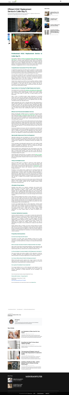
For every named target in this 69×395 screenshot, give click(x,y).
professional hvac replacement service (29, 309)
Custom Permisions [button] (40, 393)
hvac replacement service (12, 309)
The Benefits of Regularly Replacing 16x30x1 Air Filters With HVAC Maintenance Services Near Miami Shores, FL (55, 31)
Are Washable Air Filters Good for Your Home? (30, 332)
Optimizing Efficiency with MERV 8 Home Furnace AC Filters (54, 13)
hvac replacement (19, 309)
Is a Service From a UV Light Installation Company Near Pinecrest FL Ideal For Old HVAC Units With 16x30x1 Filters (17, 385)
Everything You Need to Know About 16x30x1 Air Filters (30, 343)
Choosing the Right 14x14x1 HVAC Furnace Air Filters (55, 25)
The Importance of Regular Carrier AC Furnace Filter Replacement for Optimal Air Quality (31, 353)
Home (9, 1)
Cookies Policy (29, 393)
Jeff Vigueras (10, 16)
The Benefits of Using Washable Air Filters (53, 19)
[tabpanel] (25, 25)
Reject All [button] (47, 393)
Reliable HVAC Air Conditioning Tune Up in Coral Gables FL (18, 379)
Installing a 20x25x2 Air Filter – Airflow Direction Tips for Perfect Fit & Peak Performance (30, 363)
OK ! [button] (34, 393)
